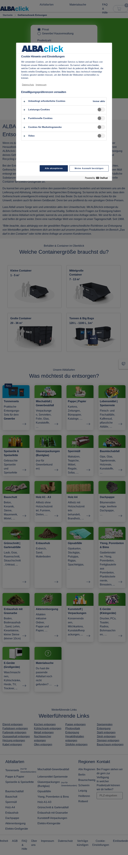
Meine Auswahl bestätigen (89, 168)
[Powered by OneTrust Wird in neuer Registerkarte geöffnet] (97, 179)
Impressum (41, 84)
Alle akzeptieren (54, 168)
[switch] (101, 109)
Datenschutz (28, 84)
